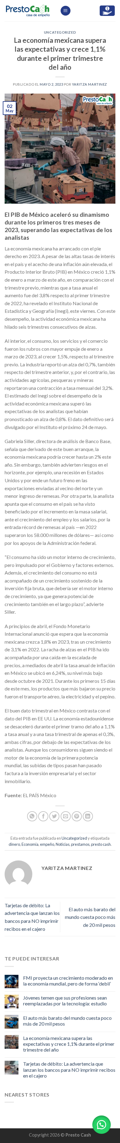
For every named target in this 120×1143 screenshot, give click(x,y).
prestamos (80, 844)
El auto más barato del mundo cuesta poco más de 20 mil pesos (90, 917)
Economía (30, 844)
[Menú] (65, 11)
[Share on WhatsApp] (32, 816)
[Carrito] (107, 11)
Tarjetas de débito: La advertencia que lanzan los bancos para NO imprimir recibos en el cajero (69, 1069)
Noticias (63, 844)
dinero (14, 844)
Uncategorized (60, 32)
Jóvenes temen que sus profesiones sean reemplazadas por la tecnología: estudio (65, 1000)
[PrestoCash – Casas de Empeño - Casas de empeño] (28, 11)
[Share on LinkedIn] (88, 816)
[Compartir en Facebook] (43, 816)
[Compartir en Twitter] (54, 816)
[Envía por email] (66, 816)
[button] (101, 1124)
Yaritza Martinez (89, 84)
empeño (47, 844)
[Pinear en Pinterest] (77, 816)
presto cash (101, 844)
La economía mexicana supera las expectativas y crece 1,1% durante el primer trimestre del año (68, 1043)
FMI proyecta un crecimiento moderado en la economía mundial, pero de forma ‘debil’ (68, 980)
